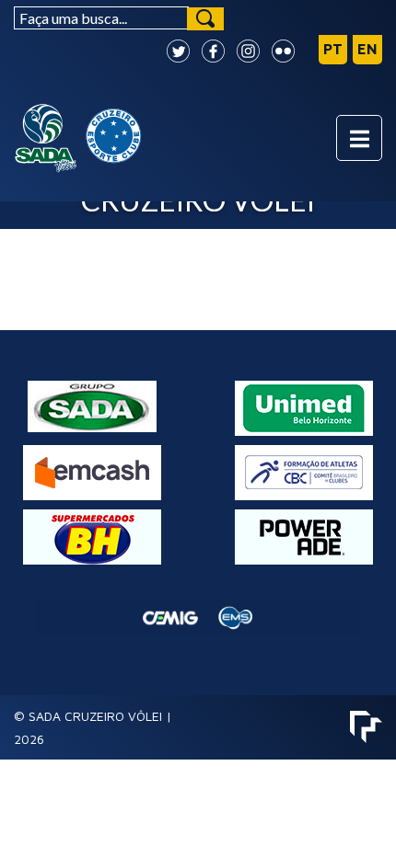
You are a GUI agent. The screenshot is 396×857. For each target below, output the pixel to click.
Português (333, 50)
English (367, 50)
